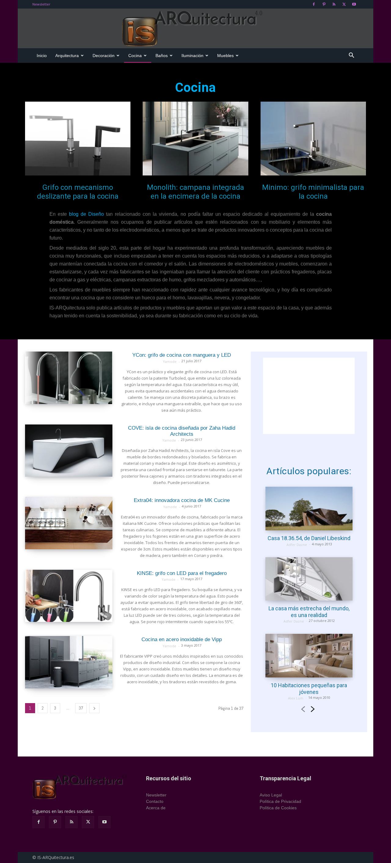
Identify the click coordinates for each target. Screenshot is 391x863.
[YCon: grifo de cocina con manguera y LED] (68, 378)
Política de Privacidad (280, 801)
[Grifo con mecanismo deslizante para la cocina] (77, 138)
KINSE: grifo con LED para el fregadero (182, 573)
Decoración (104, 55)
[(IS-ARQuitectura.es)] (195, 28)
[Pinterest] (323, 4)
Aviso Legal (271, 795)
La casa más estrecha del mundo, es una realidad (309, 611)
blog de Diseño (86, 214)
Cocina (135, 55)
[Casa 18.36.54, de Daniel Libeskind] (309, 508)
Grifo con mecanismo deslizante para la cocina (78, 191)
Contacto (154, 801)
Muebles (225, 55)
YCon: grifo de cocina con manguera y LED (181, 355)
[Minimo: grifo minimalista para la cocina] (313, 138)
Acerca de (156, 807)
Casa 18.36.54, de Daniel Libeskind (309, 538)
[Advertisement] (309, 396)
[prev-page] (303, 710)
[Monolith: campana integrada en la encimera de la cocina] (195, 138)
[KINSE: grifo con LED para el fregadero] (68, 596)
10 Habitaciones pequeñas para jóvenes (309, 688)
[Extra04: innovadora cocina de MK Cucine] (68, 523)
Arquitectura (67, 55)
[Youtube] (354, 4)
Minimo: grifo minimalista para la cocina (313, 191)
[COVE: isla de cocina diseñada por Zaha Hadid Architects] (68, 450)
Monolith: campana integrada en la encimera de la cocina (195, 191)
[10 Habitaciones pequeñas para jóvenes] (309, 655)
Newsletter (41, 4)
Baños (161, 55)
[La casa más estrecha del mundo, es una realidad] (309, 579)
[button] (351, 56)
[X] (344, 4)
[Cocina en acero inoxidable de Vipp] (68, 662)
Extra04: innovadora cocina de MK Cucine (182, 500)
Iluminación (192, 55)
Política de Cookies (278, 807)
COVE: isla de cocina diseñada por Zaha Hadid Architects (181, 431)
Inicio (42, 55)
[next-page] (94, 708)
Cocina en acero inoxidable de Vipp (181, 639)
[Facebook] (313, 4)
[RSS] (333, 4)
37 (81, 708)
